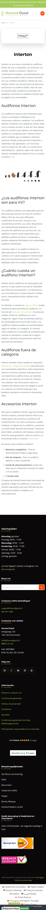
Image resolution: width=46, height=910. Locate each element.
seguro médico (31, 305)
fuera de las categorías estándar (15, 366)
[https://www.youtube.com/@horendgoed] (18, 671)
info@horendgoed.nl (10, 640)
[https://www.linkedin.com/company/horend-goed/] (25, 671)
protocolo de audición (22, 312)
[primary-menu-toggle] (42, 13)
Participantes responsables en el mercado (20, 729)
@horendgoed (7, 569)
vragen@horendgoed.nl (11, 608)
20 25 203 (9, 643)
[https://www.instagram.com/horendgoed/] (11, 671)
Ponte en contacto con (11, 692)
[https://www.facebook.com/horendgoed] (5, 671)
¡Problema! (6, 709)
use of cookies (38, 906)
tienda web (33, 438)
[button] (23, 740)
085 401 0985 (7, 611)
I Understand (23, 908)
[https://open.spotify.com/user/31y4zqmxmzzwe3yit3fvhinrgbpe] (32, 671)
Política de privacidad (11, 703)
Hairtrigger (39, 877)
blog (12, 157)
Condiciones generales (11, 698)
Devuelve (5, 714)
